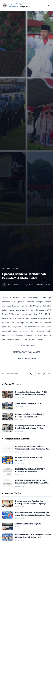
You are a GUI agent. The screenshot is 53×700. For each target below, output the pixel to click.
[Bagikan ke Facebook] (39, 373)
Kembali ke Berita (13, 268)
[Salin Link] (48, 373)
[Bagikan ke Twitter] (44, 373)
